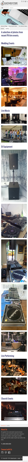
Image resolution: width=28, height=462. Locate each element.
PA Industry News (23, 26)
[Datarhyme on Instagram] (22, 1)
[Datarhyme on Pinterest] (23, 1)
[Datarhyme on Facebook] (25, 1)
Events (2, 28)
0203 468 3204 (7, 444)
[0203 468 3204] (27, 1)
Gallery (7, 28)
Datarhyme (13, 458)
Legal (19, 458)
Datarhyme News (13, 26)
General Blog (4, 26)
